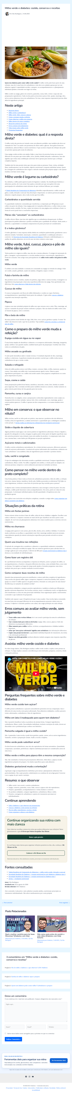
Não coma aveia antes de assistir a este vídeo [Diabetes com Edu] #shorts (50, 936)
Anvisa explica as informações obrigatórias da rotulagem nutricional (37, 423)
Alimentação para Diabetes (12, 938)
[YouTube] (33, 1076)
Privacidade (9, 1088)
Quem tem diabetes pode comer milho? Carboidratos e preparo (31, 985)
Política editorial (61, 1088)
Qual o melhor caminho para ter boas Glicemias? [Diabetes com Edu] (20, 935)
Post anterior (7, 902)
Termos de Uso (18, 1088)
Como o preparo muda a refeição (19, 117)
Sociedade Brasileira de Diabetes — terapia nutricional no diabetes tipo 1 (32, 876)
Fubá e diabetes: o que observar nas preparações (24, 805)
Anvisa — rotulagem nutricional (19, 879)
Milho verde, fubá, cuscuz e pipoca (20, 115)
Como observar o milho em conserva (20, 119)
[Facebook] (26, 1076)
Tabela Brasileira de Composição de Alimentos (21, 190)
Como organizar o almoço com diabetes (21, 812)
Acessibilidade (36, 1090)
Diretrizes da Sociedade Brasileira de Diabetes (28, 237)
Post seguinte (64, 902)
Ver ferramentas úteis (59, 1060)
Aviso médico (31, 1088)
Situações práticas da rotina (18, 123)
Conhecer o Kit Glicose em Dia (36, 853)
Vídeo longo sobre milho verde (18, 128)
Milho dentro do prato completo (19, 121)
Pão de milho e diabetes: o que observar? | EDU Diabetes (29, 968)
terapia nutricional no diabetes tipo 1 (55, 551)
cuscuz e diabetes (57, 295)
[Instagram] (29, 1076)
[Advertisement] (36, 31)
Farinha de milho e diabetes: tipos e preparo (25, 976)
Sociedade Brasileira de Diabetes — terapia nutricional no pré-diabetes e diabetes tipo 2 (37, 874)
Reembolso (52, 1088)
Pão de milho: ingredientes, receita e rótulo (23, 810)
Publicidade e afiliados (42, 1088)
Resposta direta (14, 110)
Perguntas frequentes (15, 130)
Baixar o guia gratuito (36, 837)
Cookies (25, 1088)
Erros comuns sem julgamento (18, 126)
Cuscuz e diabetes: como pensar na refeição (23, 808)
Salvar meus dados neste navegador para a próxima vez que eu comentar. (31, 1033)
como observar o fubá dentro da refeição (27, 284)
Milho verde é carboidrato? (17, 113)
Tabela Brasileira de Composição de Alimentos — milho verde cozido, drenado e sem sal (37, 872)
